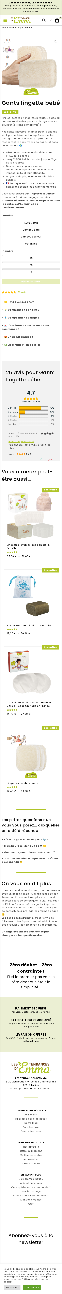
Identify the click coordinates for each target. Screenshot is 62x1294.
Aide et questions (31, 1183)
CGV (31, 1204)
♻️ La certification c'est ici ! (23, 344)
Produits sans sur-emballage (31, 1195)
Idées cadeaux (31, 1163)
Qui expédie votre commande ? (31, 1187)
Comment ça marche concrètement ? (29, 852)
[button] (55, 41)
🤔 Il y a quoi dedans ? (19, 302)
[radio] (31, 223)
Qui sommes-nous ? (31, 1179)
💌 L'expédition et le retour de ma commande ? (25, 327)
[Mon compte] (51, 20)
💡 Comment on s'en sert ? (21, 309)
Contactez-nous (31, 1131)
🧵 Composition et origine (21, 317)
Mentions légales (31, 1199)
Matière (8, 215)
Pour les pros (31, 1127)
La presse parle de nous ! (31, 1118)
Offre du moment (31, 1151)
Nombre (8, 251)
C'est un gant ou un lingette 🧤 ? (26, 839)
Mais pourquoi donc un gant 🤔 (25, 846)
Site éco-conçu (31, 1191)
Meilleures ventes (31, 1155)
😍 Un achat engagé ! (18, 337)
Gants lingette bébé (21, 441)
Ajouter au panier (31, 281)
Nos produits (31, 1146)
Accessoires (31, 1159)
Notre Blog (31, 1123)
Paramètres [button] (12, 1287)
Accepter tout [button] (31, 1287)
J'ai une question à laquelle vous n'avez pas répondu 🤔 (30, 860)
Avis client (31, 1114)
